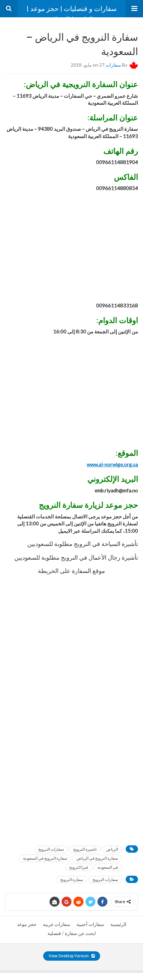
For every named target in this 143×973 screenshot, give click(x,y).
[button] (134, 8)
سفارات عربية (56, 924)
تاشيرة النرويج (85, 849)
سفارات (113, 65)
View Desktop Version (69, 956)
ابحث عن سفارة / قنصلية (72, 933)
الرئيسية (118, 924)
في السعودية (107, 867)
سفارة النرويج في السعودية (45, 858)
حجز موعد (27, 924)
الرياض (112, 849)
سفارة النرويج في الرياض (97, 858)
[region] (71, 248)
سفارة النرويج (71, 879)
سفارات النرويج (51, 849)
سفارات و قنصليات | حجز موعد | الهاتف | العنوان (72, 11)
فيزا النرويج (78, 867)
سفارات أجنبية (90, 924)
